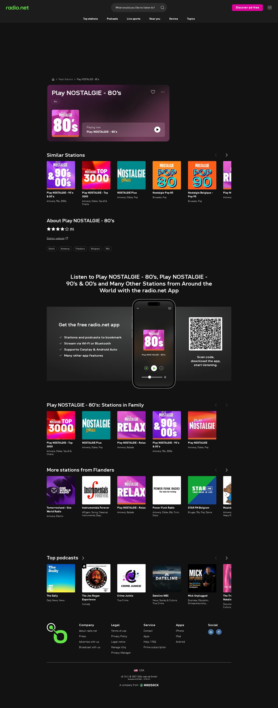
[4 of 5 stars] (62, 229)
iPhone (180, 631)
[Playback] (157, 130)
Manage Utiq (118, 647)
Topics (191, 19)
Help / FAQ (150, 642)
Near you (154, 19)
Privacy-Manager (121, 653)
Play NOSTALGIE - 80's (102, 132)
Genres (173, 19)
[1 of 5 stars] (49, 229)
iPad (178, 636)
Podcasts (112, 19)
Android (180, 642)
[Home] (53, 79)
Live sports (133, 19)
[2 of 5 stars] (53, 229)
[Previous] (215, 153)
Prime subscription (155, 647)
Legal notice (118, 642)
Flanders (80, 249)
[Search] (162, 7)
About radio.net (88, 631)
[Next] (226, 153)
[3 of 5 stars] (58, 229)
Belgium (95, 249)
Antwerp (65, 249)
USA (141, 670)
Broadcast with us (89, 647)
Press (82, 636)
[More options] (163, 92)
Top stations (90, 19)
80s (55, 102)
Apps (146, 636)
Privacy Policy (119, 636)
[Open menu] (269, 7)
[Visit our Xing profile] (218, 632)
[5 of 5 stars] (67, 229)
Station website (55, 238)
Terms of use (118, 631)
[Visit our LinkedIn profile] (210, 632)
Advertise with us (89, 642)
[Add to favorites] (153, 92)
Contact (148, 631)
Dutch (52, 249)
